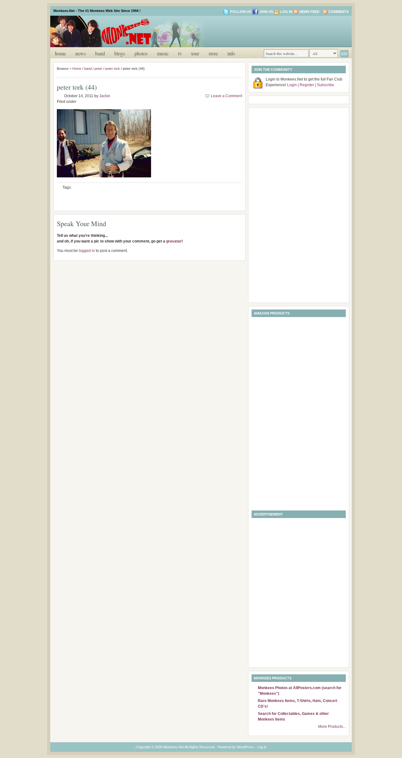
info (231, 53)
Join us (266, 12)
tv (180, 53)
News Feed (309, 12)
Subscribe (325, 85)
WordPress (245, 747)
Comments (339, 12)
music (163, 53)
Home (60, 53)
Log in (286, 12)
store (213, 53)
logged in (87, 250)
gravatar (174, 241)
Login (292, 85)
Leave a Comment (226, 96)
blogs (119, 53)
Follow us (240, 12)
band (100, 53)
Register (307, 85)
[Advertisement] (274, 30)
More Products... (332, 726)
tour (195, 53)
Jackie (104, 96)
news (80, 53)
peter (98, 68)
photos (141, 53)
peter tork (112, 68)
